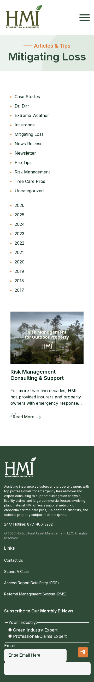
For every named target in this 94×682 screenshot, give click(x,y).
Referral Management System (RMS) (35, 594)
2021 (19, 252)
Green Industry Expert (35, 630)
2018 (19, 280)
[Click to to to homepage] (24, 17)
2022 (19, 243)
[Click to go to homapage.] (20, 470)
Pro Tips (23, 162)
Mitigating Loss (29, 134)
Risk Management (32, 171)
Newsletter (25, 153)
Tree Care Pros (30, 181)
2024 (20, 224)
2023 (19, 233)
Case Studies (27, 96)
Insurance (25, 124)
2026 (20, 205)
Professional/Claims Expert (40, 636)
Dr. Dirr (22, 106)
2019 (19, 271)
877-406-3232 (40, 524)
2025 (19, 214)
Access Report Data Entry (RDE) (31, 582)
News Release (29, 143)
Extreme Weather (32, 115)
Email (9, 645)
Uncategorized (29, 190)
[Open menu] (84, 17)
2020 (20, 261)
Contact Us (13, 560)
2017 (19, 290)
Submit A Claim (16, 571)
